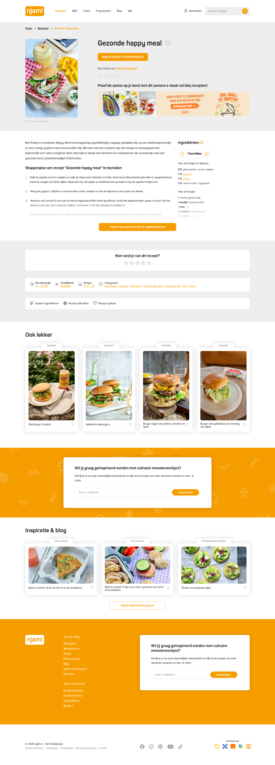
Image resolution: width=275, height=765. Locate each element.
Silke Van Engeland (126, 68)
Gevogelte (135, 286)
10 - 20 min (41, 286)
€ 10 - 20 (89, 286)
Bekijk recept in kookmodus (123, 57)
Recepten (43, 28)
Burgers (123, 286)
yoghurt (187, 174)
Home (28, 28)
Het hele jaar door (153, 286)
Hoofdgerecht (173, 286)
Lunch (192, 286)
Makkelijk (66, 286)
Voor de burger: (187, 192)
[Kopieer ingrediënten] (202, 142)
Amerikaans (110, 286)
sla (187, 207)
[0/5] (110, 75)
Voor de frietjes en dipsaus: (193, 163)
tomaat (195, 216)
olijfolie (186, 179)
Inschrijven (185, 492)
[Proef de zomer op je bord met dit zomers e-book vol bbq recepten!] (174, 103)
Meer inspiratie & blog (137, 606)
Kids (184, 286)
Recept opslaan (107, 303)
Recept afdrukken (78, 303)
